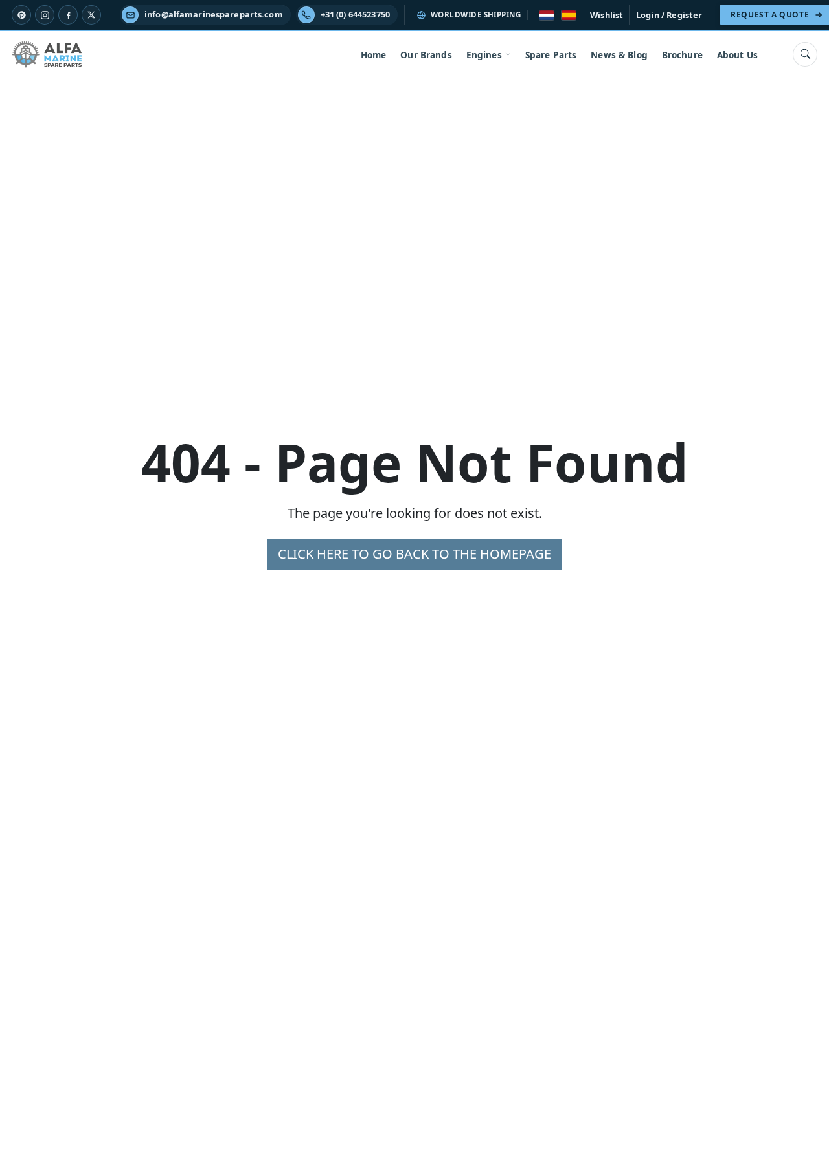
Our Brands (425, 55)
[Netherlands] (546, 15)
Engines (484, 55)
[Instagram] (44, 15)
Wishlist (606, 15)
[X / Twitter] (91, 15)
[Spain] (569, 15)
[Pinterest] (21, 15)
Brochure (682, 55)
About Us (737, 55)
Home (374, 55)
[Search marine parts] (805, 54)
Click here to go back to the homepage (414, 554)
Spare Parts (551, 55)
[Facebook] (68, 15)
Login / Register (669, 15)
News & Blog (619, 55)
